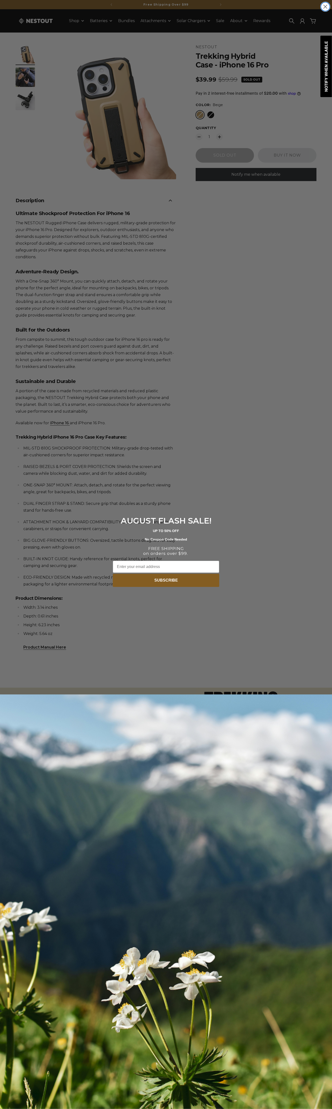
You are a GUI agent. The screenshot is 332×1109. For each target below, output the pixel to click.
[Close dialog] (325, 6)
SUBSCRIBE (166, 580)
